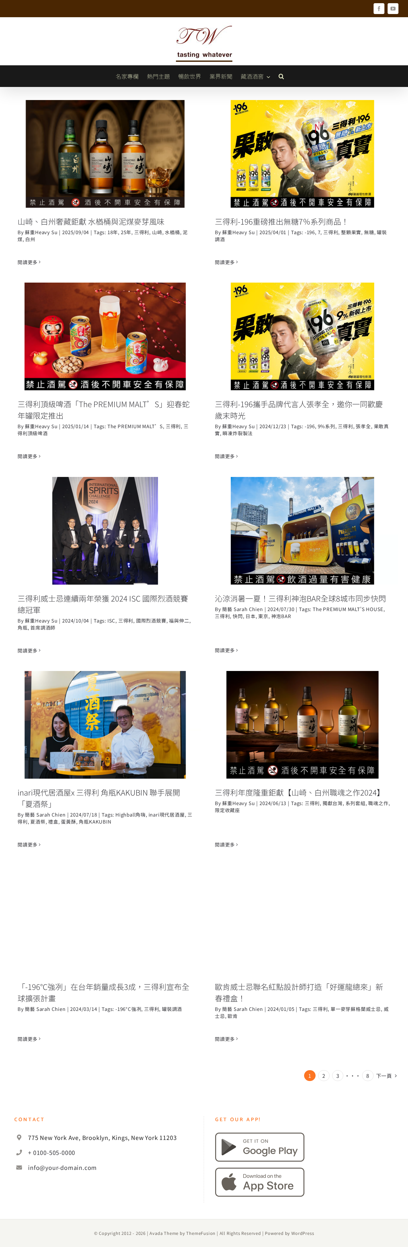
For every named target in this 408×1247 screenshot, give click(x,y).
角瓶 (23, 627)
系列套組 (356, 803)
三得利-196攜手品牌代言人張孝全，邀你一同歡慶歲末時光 (302, 323)
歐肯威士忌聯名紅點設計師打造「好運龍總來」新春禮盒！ (302, 905)
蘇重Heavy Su (41, 232)
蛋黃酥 (68, 821)
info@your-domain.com (62, 1167)
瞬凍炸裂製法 (237, 433)
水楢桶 (172, 232)
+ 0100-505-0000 (51, 1152)
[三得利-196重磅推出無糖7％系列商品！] (302, 154)
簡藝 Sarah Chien (242, 609)
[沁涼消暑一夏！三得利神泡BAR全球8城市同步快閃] (302, 531)
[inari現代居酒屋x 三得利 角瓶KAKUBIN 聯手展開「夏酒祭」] (105, 725)
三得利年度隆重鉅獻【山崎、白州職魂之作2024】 (302, 711)
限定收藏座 (227, 810)
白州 (30, 239)
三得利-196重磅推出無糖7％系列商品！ (302, 146)
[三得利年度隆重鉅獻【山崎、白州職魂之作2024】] (302, 725)
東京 (263, 616)
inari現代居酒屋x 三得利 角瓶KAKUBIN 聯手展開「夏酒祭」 (105, 711)
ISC (111, 620)
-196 (310, 232)
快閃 (238, 616)
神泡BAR (281, 616)
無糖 (369, 232)
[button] (281, 76)
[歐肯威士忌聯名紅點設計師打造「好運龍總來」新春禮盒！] (302, 919)
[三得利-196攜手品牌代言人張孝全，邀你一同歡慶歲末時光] (302, 336)
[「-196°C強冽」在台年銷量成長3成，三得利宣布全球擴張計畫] (105, 919)
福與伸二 (179, 620)
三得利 (141, 232)
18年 (112, 232)
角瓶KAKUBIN (95, 821)
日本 (250, 616)
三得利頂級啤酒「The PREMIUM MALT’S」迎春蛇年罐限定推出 (105, 323)
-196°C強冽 (128, 1009)
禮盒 (53, 821)
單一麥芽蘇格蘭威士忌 (356, 1009)
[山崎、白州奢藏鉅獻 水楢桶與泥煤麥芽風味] (105, 154)
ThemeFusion (200, 1233)
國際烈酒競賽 (151, 620)
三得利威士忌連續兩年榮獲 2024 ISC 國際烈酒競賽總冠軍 (105, 517)
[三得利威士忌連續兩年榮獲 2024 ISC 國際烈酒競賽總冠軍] (105, 531)
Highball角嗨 (130, 814)
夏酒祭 (37, 821)
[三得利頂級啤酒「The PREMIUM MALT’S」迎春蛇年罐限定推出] (105, 336)
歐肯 (233, 1016)
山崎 (157, 232)
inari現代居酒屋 (167, 814)
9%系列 (326, 426)
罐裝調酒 (172, 1009)
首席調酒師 (42, 627)
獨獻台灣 (333, 803)
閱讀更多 (28, 262)
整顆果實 (351, 232)
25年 (126, 232)
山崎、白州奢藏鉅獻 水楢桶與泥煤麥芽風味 (105, 146)
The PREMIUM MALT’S (135, 426)
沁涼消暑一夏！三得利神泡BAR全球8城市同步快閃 (302, 517)
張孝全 (363, 426)
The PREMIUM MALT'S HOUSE (348, 609)
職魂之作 (378, 803)
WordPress (302, 1233)
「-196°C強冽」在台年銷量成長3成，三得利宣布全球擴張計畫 (105, 905)
